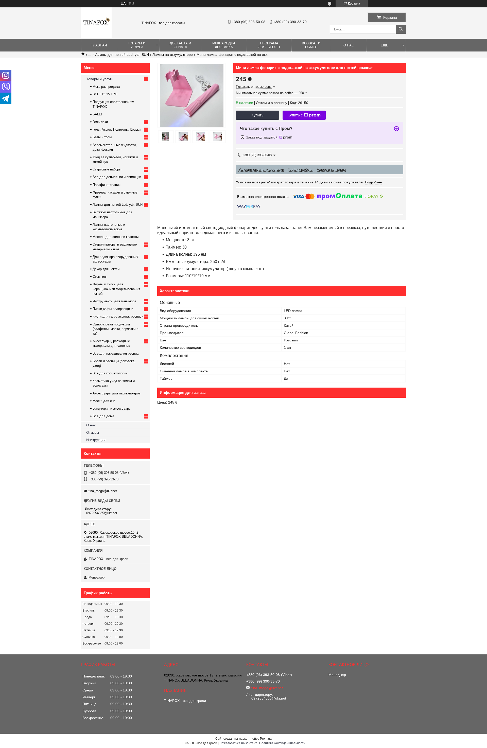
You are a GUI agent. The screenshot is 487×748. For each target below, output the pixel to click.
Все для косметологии (110, 373)
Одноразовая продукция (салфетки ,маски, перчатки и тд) (115, 328)
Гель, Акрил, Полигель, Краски (117, 129)
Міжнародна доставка (223, 45)
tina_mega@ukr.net (103, 491)
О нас (348, 45)
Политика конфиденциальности (282, 743)
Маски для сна (104, 401)
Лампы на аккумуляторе (172, 55)
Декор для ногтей (106, 269)
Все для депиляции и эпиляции (117, 177)
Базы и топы (102, 137)
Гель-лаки (100, 122)
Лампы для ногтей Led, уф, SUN (122, 55)
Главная (99, 45)
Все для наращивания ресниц (115, 353)
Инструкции (96, 440)
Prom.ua (266, 738)
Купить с (295, 115)
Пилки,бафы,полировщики (113, 309)
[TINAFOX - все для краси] (96, 36)
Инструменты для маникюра (114, 301)
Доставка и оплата (180, 45)
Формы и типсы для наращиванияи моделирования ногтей (116, 288)
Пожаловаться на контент (238, 743)
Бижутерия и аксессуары (112, 408)
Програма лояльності (269, 45)
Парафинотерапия (106, 185)
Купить (257, 115)
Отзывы (92, 432)
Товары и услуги (136, 45)
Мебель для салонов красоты (115, 237)
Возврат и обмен (311, 45)
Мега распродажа (106, 87)
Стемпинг (100, 277)
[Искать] (401, 29)
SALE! (97, 114)
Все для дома (103, 416)
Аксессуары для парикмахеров (117, 393)
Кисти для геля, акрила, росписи (118, 316)
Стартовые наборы (107, 169)
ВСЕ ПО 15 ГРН (105, 94)
